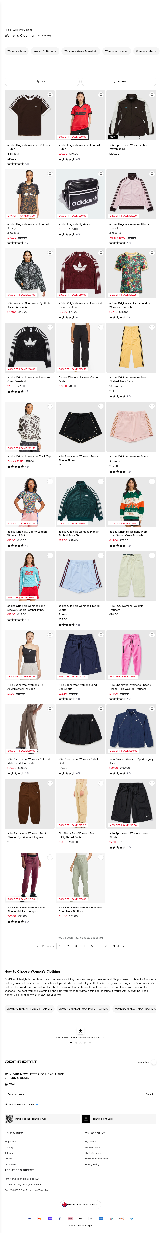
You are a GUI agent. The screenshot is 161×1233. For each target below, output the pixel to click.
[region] (80, 51)
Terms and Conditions (96, 1158)
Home (8, 30)
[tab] (10, 1084)
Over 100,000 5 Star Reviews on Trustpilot (26, 1190)
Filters (122, 81)
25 (106, 946)
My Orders (90, 1141)
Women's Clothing (22, 30)
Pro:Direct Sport (85, 1225)
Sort (45, 81)
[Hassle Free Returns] (81, 1033)
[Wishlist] (50, 95)
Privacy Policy (92, 1164)
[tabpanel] (80, 1094)
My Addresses (92, 1147)
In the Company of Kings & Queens (23, 1184)
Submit (150, 1094)
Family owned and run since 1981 (22, 1179)
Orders (8, 1158)
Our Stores (10, 1164)
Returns (9, 1153)
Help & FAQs (11, 1141)
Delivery (9, 1147)
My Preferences (93, 1153)
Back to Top (143, 1062)
